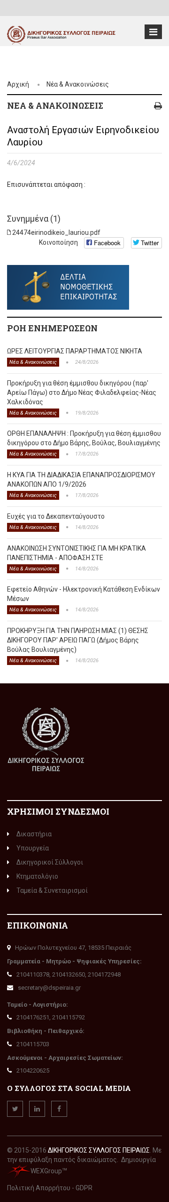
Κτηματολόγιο (37, 876)
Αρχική (18, 84)
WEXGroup (46, 1171)
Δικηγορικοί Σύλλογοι (49, 862)
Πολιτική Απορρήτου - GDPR (49, 1188)
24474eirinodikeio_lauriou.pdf (56, 232)
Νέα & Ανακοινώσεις (77, 84)
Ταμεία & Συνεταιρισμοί (52, 890)
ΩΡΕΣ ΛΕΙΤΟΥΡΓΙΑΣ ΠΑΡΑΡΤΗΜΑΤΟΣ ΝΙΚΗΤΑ (74, 351)
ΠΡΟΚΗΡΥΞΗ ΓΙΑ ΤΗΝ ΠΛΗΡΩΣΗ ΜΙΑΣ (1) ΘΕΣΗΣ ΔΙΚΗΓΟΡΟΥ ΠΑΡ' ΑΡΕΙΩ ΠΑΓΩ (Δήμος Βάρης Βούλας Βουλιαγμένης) (77, 640)
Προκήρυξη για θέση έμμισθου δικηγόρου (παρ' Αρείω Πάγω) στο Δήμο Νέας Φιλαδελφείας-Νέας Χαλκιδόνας (81, 392)
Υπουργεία (32, 848)
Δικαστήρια (34, 834)
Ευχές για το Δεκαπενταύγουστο (56, 516)
